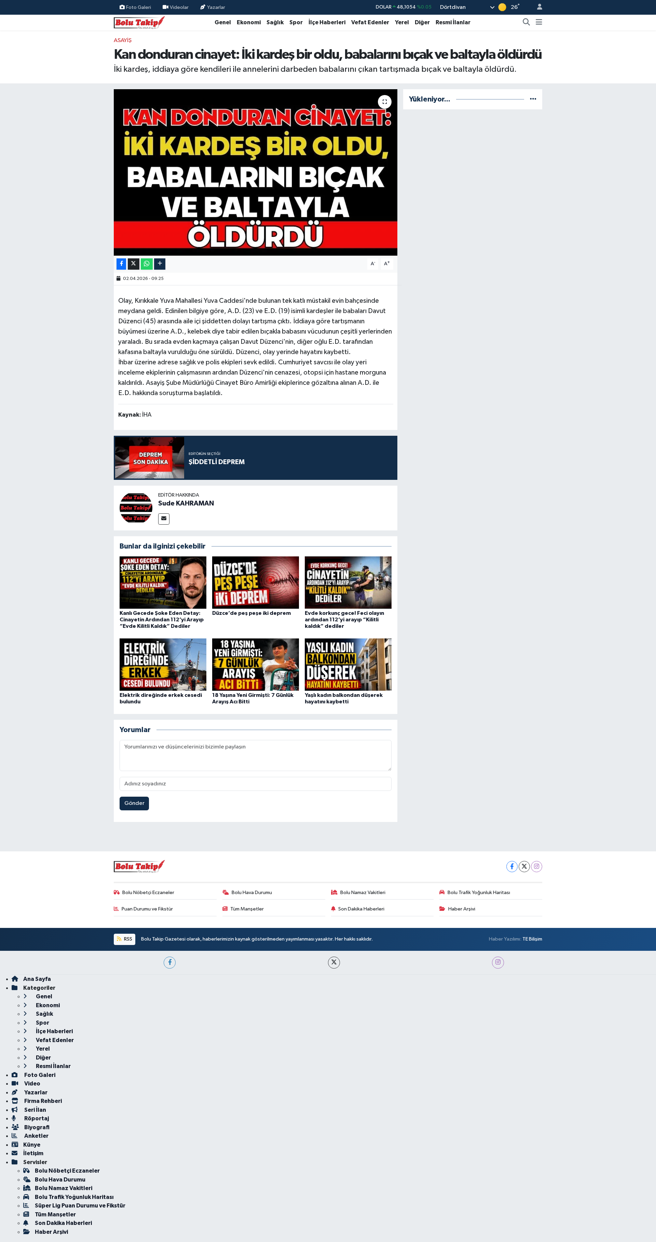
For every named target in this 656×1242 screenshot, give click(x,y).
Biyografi (36, 1127)
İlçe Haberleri (327, 22)
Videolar (179, 7)
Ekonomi (249, 22)
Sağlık (275, 22)
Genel (223, 22)
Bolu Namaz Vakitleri (362, 892)
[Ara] (526, 22)
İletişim (33, 1153)
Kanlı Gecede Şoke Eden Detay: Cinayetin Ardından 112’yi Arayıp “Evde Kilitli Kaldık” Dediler (162, 619)
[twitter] (334, 963)
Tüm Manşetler (247, 909)
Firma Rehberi (42, 1101)
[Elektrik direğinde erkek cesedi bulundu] (163, 664)
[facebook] (170, 963)
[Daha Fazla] (159, 264)
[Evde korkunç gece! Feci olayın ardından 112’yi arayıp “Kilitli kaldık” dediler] (348, 582)
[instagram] (498, 963)
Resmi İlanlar (453, 22)
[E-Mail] (163, 519)
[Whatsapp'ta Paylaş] (147, 264)
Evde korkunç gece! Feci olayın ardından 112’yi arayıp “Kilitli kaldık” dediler (344, 619)
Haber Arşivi (461, 909)
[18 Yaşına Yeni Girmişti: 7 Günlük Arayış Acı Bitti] (255, 664)
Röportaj (36, 1118)
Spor (296, 22)
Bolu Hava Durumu (252, 892)
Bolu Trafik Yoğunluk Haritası (479, 892)
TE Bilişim (532, 939)
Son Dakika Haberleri (361, 909)
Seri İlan (34, 1110)
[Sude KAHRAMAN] (136, 508)
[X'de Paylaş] (133, 264)
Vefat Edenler (370, 22)
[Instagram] (536, 866)
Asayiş (123, 40)
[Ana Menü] (539, 22)
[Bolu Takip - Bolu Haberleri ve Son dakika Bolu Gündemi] (139, 22)
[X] (524, 866)
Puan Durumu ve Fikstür (147, 909)
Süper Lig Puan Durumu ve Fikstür (80, 1206)
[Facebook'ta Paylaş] (121, 264)
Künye (31, 1145)
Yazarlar (216, 7)
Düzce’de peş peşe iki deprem (251, 613)
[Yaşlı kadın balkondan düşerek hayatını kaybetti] (348, 664)
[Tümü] (533, 99)
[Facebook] (512, 866)
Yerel (402, 22)
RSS (127, 939)
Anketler (36, 1136)
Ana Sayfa (37, 979)
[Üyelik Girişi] (536, 7)
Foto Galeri (138, 7)
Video (31, 1083)
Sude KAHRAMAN (186, 503)
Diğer (422, 22)
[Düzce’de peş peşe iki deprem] (255, 582)
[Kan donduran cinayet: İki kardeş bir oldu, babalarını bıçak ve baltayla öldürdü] (256, 172)
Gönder (134, 803)
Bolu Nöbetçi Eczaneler (148, 892)
